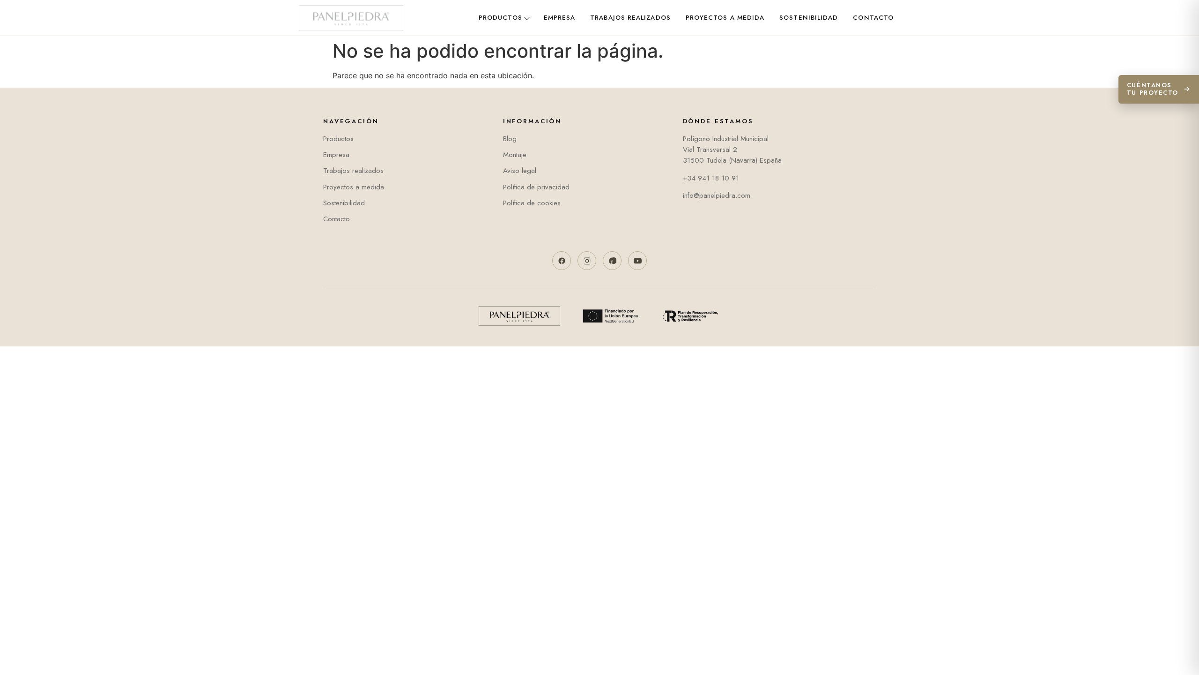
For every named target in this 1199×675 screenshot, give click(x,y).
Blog (510, 139)
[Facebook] (561, 260)
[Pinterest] (612, 260)
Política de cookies (532, 203)
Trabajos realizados (630, 17)
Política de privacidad (536, 187)
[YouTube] (637, 260)
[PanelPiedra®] (351, 17)
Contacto (873, 17)
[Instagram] (586, 260)
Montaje (514, 155)
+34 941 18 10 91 (711, 178)
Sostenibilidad (808, 17)
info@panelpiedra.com (716, 195)
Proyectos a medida (725, 17)
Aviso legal (519, 170)
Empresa (560, 17)
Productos (500, 17)
